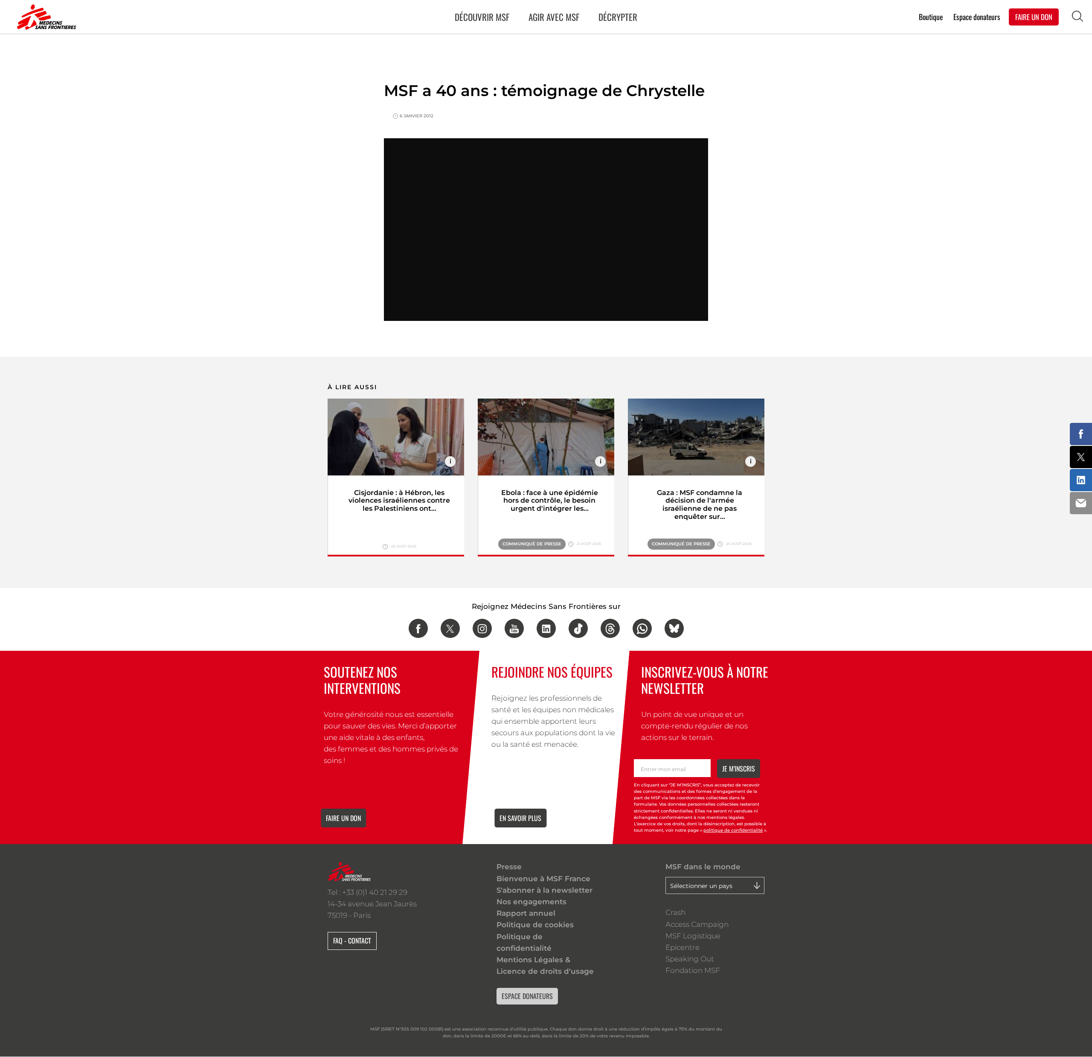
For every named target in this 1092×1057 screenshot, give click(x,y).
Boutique (931, 16)
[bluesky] (674, 628)
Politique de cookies (535, 924)
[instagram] (482, 628)
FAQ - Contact (352, 940)
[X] (450, 628)
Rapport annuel (526, 913)
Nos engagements (531, 901)
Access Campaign (697, 924)
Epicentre (682, 947)
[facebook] (418, 628)
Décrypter (617, 16)
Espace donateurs (976, 16)
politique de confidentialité (733, 830)
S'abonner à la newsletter (544, 890)
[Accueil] (45, 17)
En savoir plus (520, 818)
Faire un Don (1033, 16)
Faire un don (343, 818)
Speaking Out (689, 959)
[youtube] (514, 628)
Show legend (450, 461)
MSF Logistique (692, 936)
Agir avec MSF (554, 16)
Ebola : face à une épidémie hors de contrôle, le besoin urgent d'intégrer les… (549, 501)
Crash (675, 912)
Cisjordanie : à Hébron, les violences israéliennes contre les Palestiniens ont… (399, 501)
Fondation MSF (692, 970)
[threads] (610, 628)
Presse (509, 866)
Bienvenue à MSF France (543, 878)
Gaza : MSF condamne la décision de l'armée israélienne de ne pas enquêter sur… (699, 505)
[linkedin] (546, 628)
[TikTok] (578, 628)
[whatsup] (642, 628)
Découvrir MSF (482, 16)
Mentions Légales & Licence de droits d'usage (545, 965)
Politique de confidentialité (524, 942)
